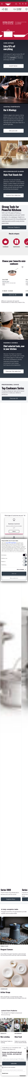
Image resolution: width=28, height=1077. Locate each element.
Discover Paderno (14, 227)
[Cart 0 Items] (26, 4)
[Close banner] (27, 1)
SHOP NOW (13, 66)
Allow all (14, 573)
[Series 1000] (10, 645)
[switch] (25, 558)
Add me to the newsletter (9, 1067)
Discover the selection (13, 371)
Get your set (13, 131)
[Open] (20, 4)
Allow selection (14, 578)
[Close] (25, 1049)
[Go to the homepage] (8, 4)
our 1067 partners (11, 542)
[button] (24, 516)
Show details (20, 569)
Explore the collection (13, 195)
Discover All (14, 398)
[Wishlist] (22, 267)
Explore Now (10, 899)
